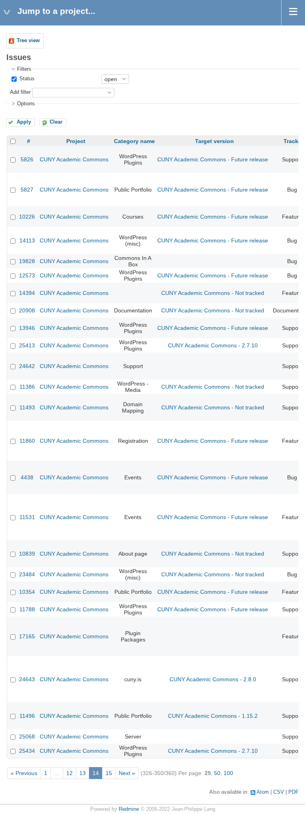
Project (75, 141)
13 (82, 773)
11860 (27, 441)
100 (228, 773)
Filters (24, 69)
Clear (56, 122)
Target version (214, 141)
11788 (27, 609)
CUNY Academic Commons (74, 159)
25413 (27, 345)
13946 (27, 328)
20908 (27, 310)
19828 (27, 261)
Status (26, 78)
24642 (27, 366)
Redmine (129, 809)
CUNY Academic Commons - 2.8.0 (213, 679)
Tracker (293, 141)
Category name (134, 141)
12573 (27, 275)
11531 (27, 517)
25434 (27, 751)
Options (26, 104)
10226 (27, 216)
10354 (27, 592)
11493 (27, 407)
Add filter (20, 92)
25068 (27, 736)
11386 (27, 387)
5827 (27, 189)
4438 (27, 477)
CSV (278, 792)
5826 (27, 159)
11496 (27, 716)
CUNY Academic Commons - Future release (212, 159)
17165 (27, 636)
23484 (27, 574)
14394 (27, 293)
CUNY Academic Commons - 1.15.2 (213, 716)
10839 (27, 553)
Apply (24, 122)
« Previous (24, 773)
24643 (27, 679)
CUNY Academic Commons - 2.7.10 (213, 345)
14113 (27, 240)
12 (69, 773)
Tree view (28, 40)
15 (109, 773)
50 (217, 773)
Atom (263, 792)
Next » (127, 773)
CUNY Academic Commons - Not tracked (212, 293)
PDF (293, 792)
